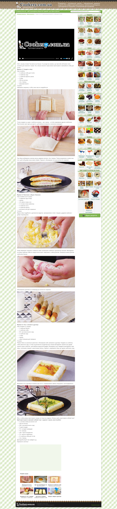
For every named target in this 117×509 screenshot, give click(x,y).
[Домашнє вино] (97, 154)
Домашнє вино (97, 156)
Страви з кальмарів (81, 90)
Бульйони (89, 44)
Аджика (82, 122)
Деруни (89, 178)
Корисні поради (95, 199)
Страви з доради (97, 78)
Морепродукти (89, 81)
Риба (89, 70)
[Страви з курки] (97, 65)
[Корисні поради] (95, 197)
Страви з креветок (89, 90)
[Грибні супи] (97, 43)
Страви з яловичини (97, 56)
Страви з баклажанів (89, 101)
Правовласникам (95, 505)
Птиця (89, 59)
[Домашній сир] (89, 165)
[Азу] (81, 54)
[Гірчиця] (89, 121)
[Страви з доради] (97, 77)
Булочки (89, 144)
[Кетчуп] (97, 121)
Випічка (89, 137)
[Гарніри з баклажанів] (81, 110)
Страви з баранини (89, 56)
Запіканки (97, 144)
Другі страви (89, 187)
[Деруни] (89, 177)
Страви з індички (89, 67)
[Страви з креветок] (89, 88)
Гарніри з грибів (89, 112)
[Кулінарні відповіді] (83, 197)
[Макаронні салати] (97, 32)
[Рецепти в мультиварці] (89, 208)
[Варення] (81, 165)
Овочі (90, 92)
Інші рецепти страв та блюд (89, 170)
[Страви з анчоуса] (81, 77)
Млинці (82, 144)
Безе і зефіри (82, 134)
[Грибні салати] (81, 32)
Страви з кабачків (97, 101)
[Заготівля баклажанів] (97, 165)
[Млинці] (81, 143)
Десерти (90, 126)
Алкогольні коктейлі (82, 156)
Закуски (89, 15)
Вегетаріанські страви (97, 187)
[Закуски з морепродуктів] (97, 21)
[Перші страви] (81, 185)
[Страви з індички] (89, 65)
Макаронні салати (97, 34)
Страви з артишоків (81, 101)
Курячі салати (89, 34)
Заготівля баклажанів (97, 167)
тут (35, 439)
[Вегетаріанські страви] (97, 185)
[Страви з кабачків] (97, 99)
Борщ (81, 44)
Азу (82, 56)
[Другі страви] (89, 185)
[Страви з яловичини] (97, 54)
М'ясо (90, 48)
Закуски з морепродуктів (97, 23)
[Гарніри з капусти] (97, 110)
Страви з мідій (97, 90)
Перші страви (82, 187)
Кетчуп (97, 122)
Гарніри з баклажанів (82, 112)
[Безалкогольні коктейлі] (89, 154)
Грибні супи (97, 44)
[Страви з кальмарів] (81, 88)
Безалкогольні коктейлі (90, 156)
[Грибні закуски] (81, 21)
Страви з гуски (81, 67)
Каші (97, 178)
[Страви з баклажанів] (89, 99)
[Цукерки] (97, 132)
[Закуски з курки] (89, 21)
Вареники (81, 178)
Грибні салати (82, 34)
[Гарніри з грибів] (89, 110)
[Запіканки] (97, 143)
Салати (89, 26)
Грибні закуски (82, 23)
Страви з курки (97, 67)
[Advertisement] (46, 21)
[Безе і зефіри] (81, 132)
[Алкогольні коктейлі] (81, 154)
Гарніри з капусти (97, 112)
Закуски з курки (89, 23)
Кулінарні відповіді (83, 199)
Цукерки (97, 133)
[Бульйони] (89, 43)
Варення (81, 167)
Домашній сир (89, 167)
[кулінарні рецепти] (35, 8)
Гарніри (89, 103)
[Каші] (97, 177)
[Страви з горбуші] (89, 77)
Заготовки (89, 159)
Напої (89, 148)
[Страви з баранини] (89, 54)
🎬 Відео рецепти (89, 215)
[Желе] (89, 132)
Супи (89, 37)
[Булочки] (89, 143)
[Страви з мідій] (97, 88)
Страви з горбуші (89, 78)
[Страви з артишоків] (81, 99)
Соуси (89, 115)
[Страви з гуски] (81, 65)
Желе (89, 133)
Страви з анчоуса (81, 78)
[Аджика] (81, 121)
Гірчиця (89, 122)
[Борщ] (81, 43)
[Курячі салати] (89, 32)
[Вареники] (81, 177)
